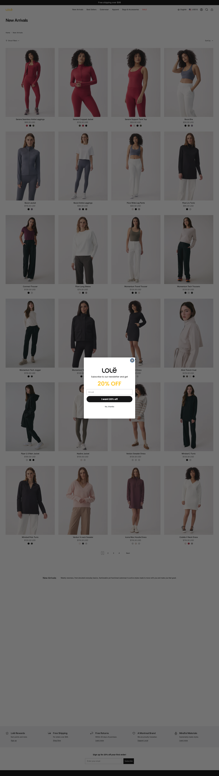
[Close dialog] (132, 360)
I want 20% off (109, 399)
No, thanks (109, 406)
